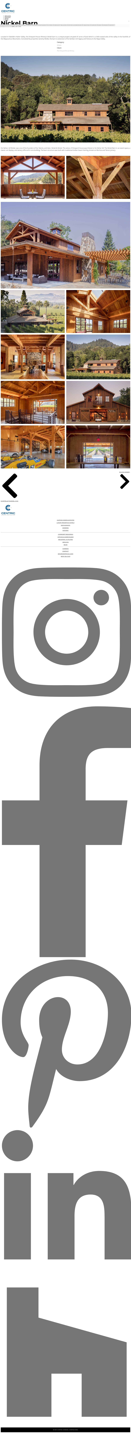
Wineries (65, 528)
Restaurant (42, 25)
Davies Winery (124, 472)
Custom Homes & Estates (8, 25)
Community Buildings (60, 25)
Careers (105, 25)
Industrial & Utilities (65, 539)
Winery (35, 25)
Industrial (86, 25)
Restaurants (65, 525)
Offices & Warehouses (75, 25)
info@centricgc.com (6, 26)
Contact (8, 17)
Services (8, 16)
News (7, 18)
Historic (50, 25)
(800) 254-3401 (16, 26)
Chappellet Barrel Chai (9, 501)
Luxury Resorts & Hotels (24, 25)
